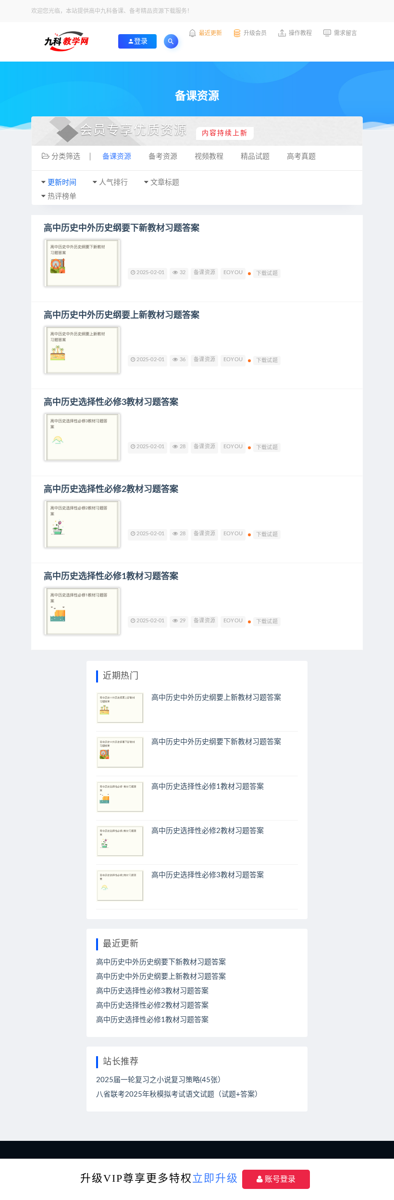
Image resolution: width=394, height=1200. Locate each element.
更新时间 (62, 182)
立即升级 (215, 1178)
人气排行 (113, 182)
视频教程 (209, 156)
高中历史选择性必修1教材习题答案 (111, 576)
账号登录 (279, 1179)
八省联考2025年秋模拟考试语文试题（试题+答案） (179, 1094)
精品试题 (255, 156)
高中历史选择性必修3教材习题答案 (111, 402)
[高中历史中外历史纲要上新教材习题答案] (82, 350)
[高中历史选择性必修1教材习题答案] (82, 611)
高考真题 (301, 156)
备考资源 (162, 156)
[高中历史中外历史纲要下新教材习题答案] (82, 263)
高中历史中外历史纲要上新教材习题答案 (121, 315)
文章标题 (164, 182)
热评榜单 (62, 196)
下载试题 (267, 273)
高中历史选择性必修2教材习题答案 (111, 489)
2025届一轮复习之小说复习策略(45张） (160, 1080)
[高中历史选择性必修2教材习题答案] (82, 524)
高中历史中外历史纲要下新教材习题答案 (121, 228)
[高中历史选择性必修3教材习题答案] (82, 437)
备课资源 (116, 156)
